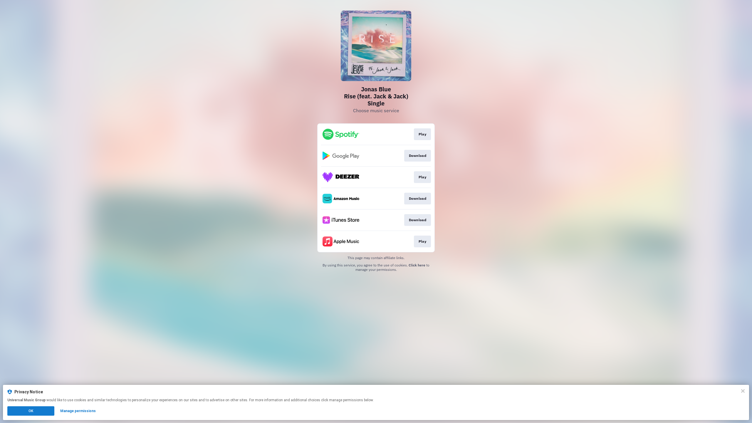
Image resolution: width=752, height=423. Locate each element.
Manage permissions (78, 411)
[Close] (743, 391)
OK (30, 411)
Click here (417, 265)
